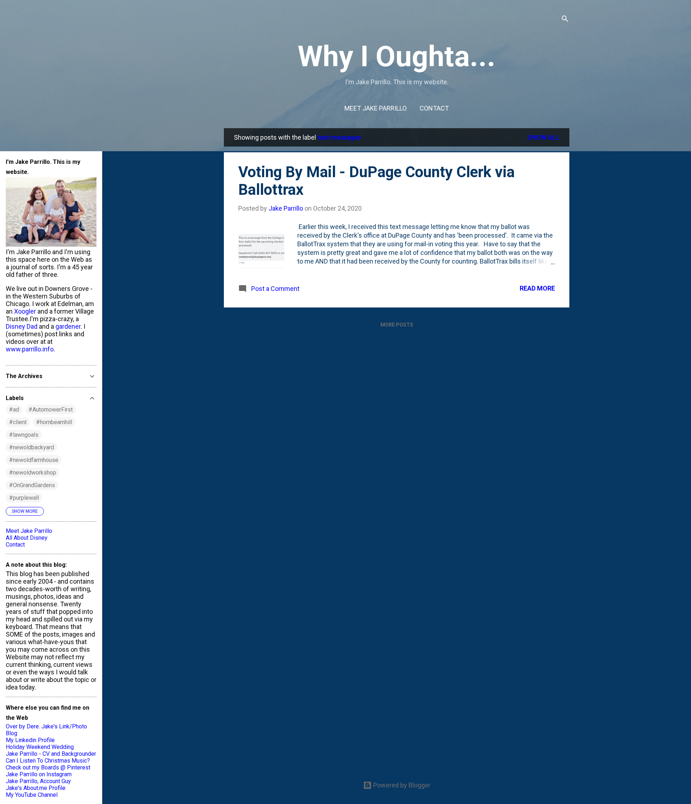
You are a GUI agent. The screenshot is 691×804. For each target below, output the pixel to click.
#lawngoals (24, 434)
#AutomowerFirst (50, 409)
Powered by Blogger (401, 785)
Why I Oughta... (397, 56)
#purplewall (24, 497)
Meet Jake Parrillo (375, 108)
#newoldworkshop (32, 472)
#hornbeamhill (54, 422)
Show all (543, 137)
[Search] (565, 20)
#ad (14, 409)
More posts (396, 325)
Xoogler (25, 311)
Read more (537, 288)
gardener (68, 326)
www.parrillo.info (30, 349)
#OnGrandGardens (32, 485)
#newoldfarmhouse (33, 460)
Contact (434, 108)
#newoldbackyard (31, 447)
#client (18, 422)
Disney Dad (21, 326)
